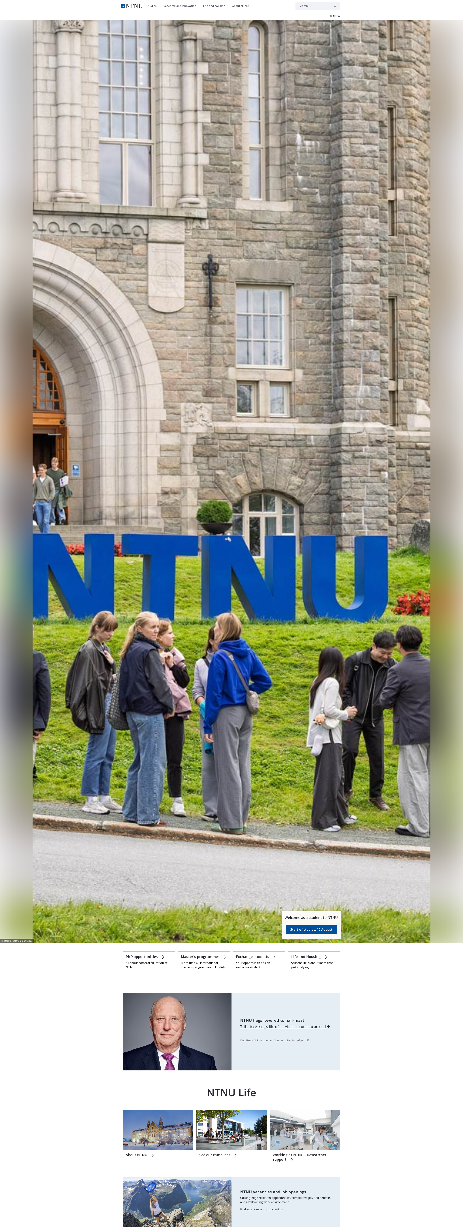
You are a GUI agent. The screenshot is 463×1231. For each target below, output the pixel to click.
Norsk (336, 16)
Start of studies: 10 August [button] (311, 929)
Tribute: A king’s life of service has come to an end (283, 1026)
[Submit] (336, 6)
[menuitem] (153, 6)
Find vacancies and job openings (262, 1209)
